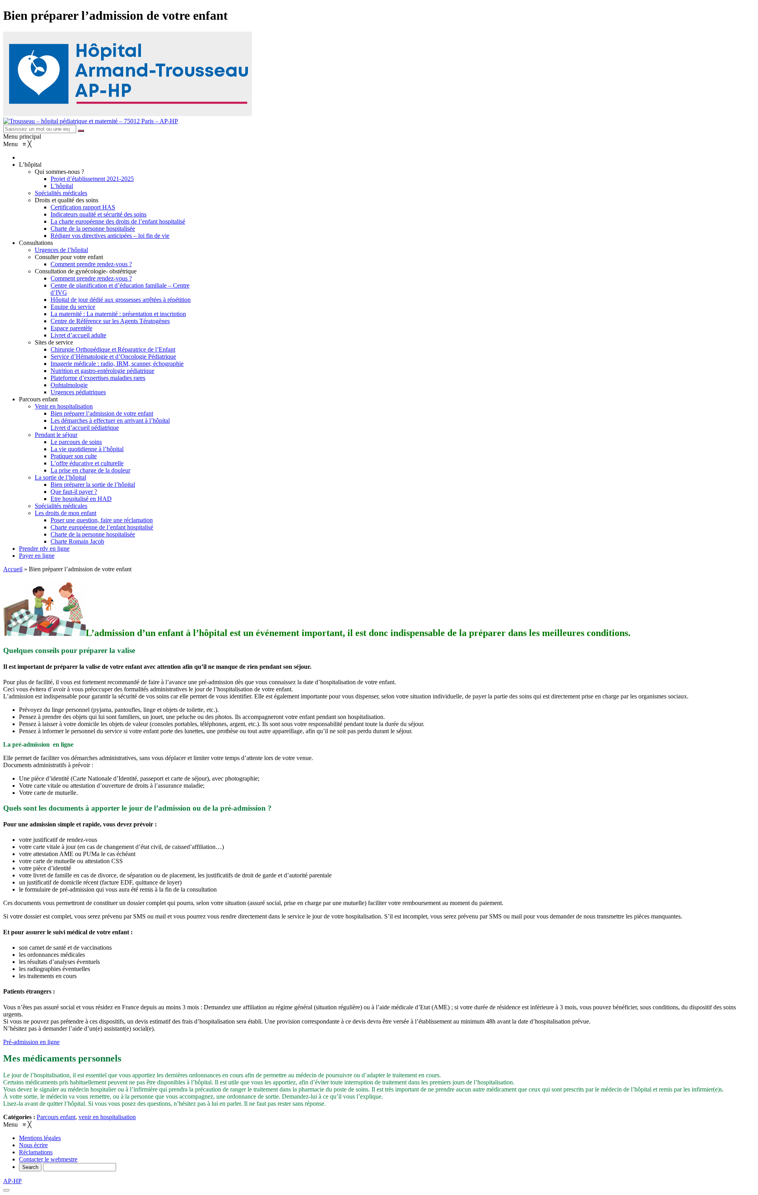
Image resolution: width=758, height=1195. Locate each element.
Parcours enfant (56, 1117)
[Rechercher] (81, 131)
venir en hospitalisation (107, 1117)
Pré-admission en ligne (31, 1042)
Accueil (13, 569)
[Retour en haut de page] (6, 1190)
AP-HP (12, 1181)
